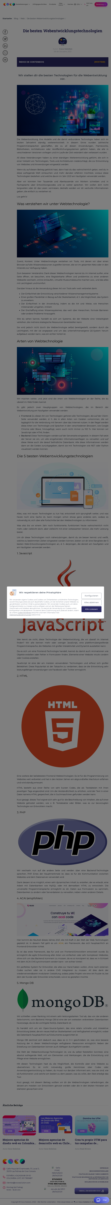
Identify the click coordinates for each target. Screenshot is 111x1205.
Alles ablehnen (91, 602)
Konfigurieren (91, 596)
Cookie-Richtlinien (24, 613)
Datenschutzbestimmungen (20, 615)
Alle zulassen (91, 609)
